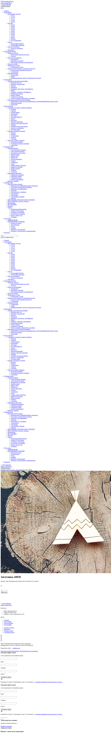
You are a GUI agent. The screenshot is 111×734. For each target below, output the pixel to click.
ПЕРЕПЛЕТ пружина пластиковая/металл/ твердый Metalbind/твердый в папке (34, 101)
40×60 (13, 31)
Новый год (14, 157)
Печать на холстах (13, 53)
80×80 (13, 37)
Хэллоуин (14, 171)
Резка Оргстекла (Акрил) (15, 184)
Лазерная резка (8, 182)
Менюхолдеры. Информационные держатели (24, 185)
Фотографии (8, 12)
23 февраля (14, 162)
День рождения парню (17, 151)
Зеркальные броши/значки (19, 209)
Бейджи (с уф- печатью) (18, 229)
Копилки (10, 206)
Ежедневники (15, 225)
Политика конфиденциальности (10, 651)
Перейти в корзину (6, 726)
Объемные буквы (16, 178)
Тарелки (13, 111)
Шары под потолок (16, 167)
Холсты (13, 56)
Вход (2, 8)
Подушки (14, 115)
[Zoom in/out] (6, 717)
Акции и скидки (9, 627)
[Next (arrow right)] (3, 719)
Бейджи (13, 86)
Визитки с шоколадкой (18, 84)
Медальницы (11, 203)
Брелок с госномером (17, 128)
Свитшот (13, 139)
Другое (10, 42)
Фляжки (13, 125)
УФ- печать (7, 218)
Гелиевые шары (8, 146)
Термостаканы (15, 112)
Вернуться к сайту (6, 728)
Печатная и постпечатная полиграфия (19, 100)
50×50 (13, 29)
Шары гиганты (15, 168)
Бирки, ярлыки (15, 95)
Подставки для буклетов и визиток (21, 187)
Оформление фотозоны (14, 173)
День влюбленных (16, 159)
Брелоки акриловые (17, 121)
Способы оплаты (9, 632)
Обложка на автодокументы (19, 126)
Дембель (13, 170)
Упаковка (14, 217)
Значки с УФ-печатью (17, 210)
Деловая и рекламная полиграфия (18, 81)
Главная (6, 11)
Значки (10, 207)
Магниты (14, 120)
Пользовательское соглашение (29, 651)
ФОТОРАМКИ (12, 204)
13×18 (13, 17)
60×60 (13, 32)
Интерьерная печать (10, 51)
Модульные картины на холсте (20, 54)
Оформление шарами (17, 175)
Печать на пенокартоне (14, 57)
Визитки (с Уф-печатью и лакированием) (23, 231)
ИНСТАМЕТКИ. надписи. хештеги (18, 201)
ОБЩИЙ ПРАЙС (13, 220)
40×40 (13, 26)
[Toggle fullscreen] (5, 717)
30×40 (13, 22)
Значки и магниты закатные (19, 123)
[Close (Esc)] (1, 717)
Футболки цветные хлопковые (20, 143)
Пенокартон (14, 59)
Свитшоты (14, 145)
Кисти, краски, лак (16, 215)
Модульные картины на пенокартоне (22, 62)
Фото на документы (13, 47)
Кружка (13, 132)
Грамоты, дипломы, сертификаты (21, 92)
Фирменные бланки (17, 93)
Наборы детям (15, 154)
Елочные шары (15, 129)
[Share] (3, 717)
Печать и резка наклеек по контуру (21, 70)
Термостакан (15, 136)
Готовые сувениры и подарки (16, 131)
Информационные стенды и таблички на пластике (26, 78)
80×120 (13, 39)
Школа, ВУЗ (14, 156)
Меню (13, 90)
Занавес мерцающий (17, 179)
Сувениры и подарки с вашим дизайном (20, 107)
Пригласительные (16, 103)
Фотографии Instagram (17, 45)
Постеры (10, 23)
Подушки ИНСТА (16, 117)
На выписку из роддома (18, 153)
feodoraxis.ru (16, 648)
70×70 (13, 36)
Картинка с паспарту (17, 61)
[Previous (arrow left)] (1, 719)
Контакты (7, 232)
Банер (13, 76)
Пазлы (13, 118)
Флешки (13, 228)
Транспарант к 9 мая (14, 65)
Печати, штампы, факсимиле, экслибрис (23, 98)
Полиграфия (8, 79)
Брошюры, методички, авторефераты (22, 89)
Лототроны (14, 195)
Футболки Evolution (17, 142)
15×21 (13, 18)
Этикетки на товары (17, 96)
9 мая (12, 164)
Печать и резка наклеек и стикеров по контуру (21, 68)
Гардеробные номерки (17, 196)
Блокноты (14, 87)
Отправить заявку (6, 677)
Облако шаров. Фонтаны (18, 165)
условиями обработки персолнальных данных (48, 682)
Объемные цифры (16, 176)
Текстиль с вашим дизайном (16, 140)
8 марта (13, 161)
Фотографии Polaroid (17, 43)
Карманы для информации (19, 189)
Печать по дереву (13, 64)
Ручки (13, 226)
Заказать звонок (5, 6)
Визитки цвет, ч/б (16, 82)
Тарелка (13, 137)
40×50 (13, 28)
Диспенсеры (14, 193)
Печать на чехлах (16, 223)
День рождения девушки (18, 150)
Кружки (13, 109)
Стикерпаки (14, 72)
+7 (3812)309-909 (6, 4)
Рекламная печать (13, 73)
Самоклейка (14, 75)
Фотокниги (11, 50)
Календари (14, 104)
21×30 (13, 20)
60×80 (13, 34)
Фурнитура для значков (18, 214)
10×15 (13, 15)
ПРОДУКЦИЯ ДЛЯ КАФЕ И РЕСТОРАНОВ (21, 200)
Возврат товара (8, 631)
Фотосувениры (8, 106)
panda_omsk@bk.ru (6, 3)
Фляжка (13, 134)
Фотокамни (14, 114)
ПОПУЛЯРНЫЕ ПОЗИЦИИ (16, 221)
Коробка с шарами (13, 181)
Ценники (14, 190)
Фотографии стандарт (14, 14)
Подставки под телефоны (18, 192)
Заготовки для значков (17, 212)
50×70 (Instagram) (16, 40)
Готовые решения (13, 148)
